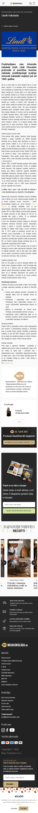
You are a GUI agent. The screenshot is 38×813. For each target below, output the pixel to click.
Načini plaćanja (9, 736)
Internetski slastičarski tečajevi (17, 442)
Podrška (5, 692)
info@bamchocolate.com (10, 717)
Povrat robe (5, 703)
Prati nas (6, 724)
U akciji (3, 667)
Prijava (9, 784)
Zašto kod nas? (6, 706)
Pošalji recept (5, 670)
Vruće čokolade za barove (9, 685)
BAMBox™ (4, 682)
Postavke (14, 808)
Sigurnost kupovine (7, 701)
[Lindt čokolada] (19, 3)
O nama (19, 422)
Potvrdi (23, 808)
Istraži (4, 652)
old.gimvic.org (8, 363)
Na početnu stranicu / (7, 12)
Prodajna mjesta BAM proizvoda (11, 661)
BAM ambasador (6, 676)
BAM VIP (4, 679)
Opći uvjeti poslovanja (8, 698)
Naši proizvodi (5, 658)
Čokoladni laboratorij (7, 673)
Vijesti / (15, 12)
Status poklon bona (7, 709)
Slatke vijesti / (20, 12)
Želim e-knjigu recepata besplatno (18, 511)
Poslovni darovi (6, 664)
